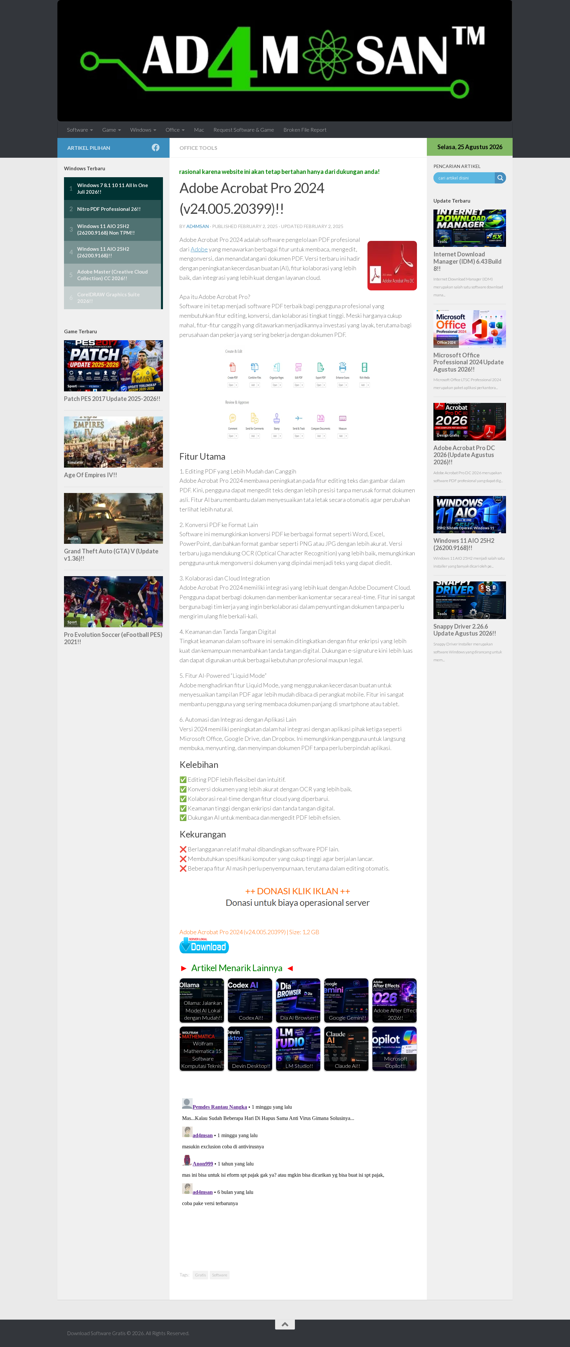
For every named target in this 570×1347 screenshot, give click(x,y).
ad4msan (197, 226)
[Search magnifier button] (500, 177)
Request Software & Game (243, 129)
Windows (140, 129)
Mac (199, 129)
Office (173, 129)
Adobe (199, 249)
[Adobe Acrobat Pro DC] (204, 951)
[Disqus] (298, 1178)
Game (109, 129)
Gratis (200, 1274)
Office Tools (198, 148)
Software (77, 129)
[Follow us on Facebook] (156, 147)
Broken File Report (305, 129)
